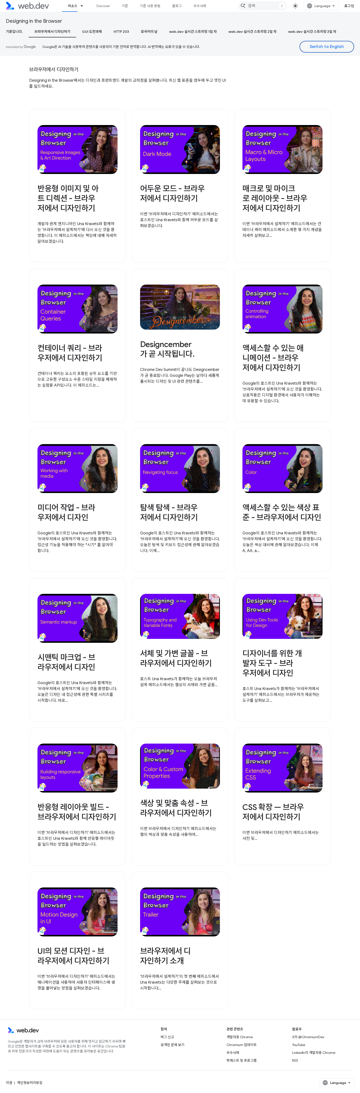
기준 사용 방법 (150, 6)
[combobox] (262, 5)
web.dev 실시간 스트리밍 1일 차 (193, 31)
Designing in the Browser (34, 21)
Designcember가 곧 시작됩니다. (167, 349)
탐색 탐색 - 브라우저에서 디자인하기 (169, 512)
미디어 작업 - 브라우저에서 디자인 (66, 512)
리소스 (72, 6)
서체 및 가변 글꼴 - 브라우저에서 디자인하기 (176, 658)
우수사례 (199, 6)
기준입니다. (14, 31)
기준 (125, 6)
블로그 (177, 6)
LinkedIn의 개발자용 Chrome (313, 1052)
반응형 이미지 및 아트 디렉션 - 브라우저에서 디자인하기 (67, 198)
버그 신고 (167, 1037)
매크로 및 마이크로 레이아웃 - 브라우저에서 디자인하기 (274, 198)
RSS (295, 1060)
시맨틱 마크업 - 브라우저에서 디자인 (66, 662)
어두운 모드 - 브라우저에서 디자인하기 (172, 193)
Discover (103, 6)
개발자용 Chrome (240, 1037)
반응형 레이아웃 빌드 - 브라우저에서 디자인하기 (76, 812)
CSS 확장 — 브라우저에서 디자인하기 (273, 812)
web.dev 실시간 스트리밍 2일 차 (252, 31)
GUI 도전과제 (92, 31)
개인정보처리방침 (29, 1083)
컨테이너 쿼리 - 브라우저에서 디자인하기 (69, 353)
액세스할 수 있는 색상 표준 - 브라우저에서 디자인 (281, 512)
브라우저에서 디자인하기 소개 (165, 956)
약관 (9, 1083)
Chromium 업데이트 (242, 1045)
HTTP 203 (121, 31)
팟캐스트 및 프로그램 (242, 1060)
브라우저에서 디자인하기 (52, 31)
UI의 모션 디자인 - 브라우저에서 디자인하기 (73, 956)
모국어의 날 (149, 31)
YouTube (298, 1045)
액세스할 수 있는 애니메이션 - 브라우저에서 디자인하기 (272, 358)
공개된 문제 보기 (172, 1045)
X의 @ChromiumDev (308, 1037)
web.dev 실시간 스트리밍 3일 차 (312, 31)
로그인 (349, 6)
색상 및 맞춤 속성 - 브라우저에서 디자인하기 (176, 808)
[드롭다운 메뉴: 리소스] (84, 6)
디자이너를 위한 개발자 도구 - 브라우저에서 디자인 (272, 663)
